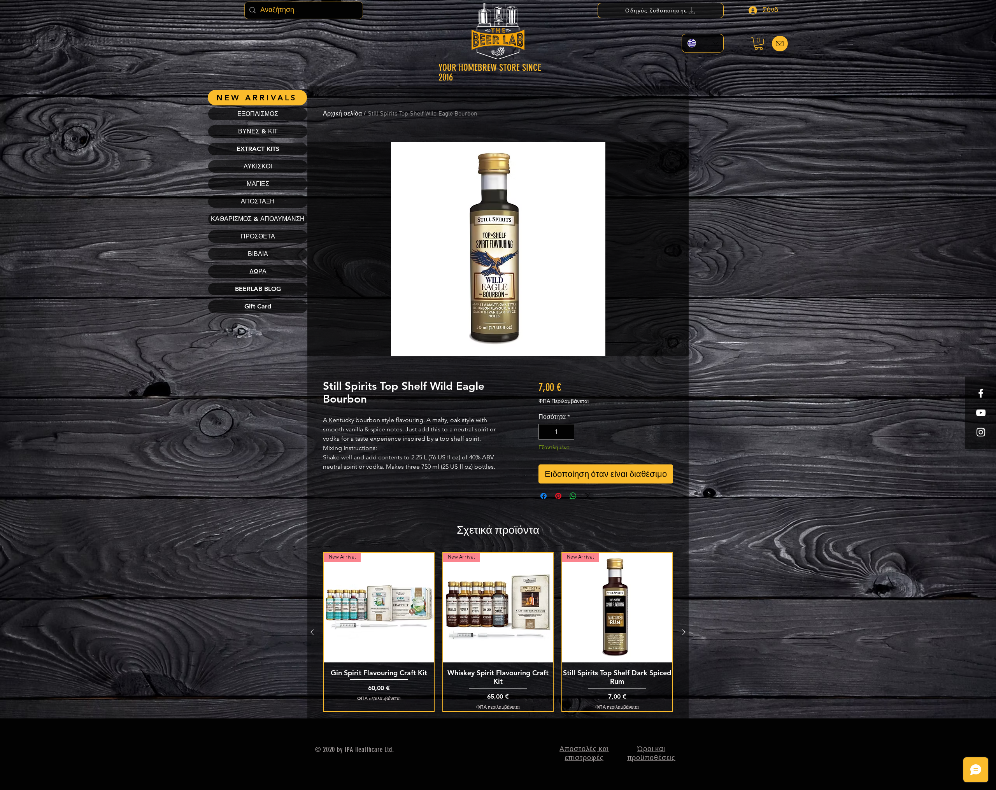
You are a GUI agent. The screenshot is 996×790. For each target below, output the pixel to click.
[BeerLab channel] (981, 413)
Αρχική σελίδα (342, 114)
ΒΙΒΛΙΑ (258, 253)
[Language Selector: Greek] (703, 43)
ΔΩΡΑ (258, 271)
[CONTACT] (780, 43)
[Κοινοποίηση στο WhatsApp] (573, 496)
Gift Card (257, 306)
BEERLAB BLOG (258, 289)
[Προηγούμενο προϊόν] (312, 632)
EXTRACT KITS (258, 148)
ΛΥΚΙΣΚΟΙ (258, 166)
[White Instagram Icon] (981, 432)
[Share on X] (588, 496)
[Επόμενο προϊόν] (684, 632)
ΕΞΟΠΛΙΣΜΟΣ (257, 113)
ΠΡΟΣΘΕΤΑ (258, 236)
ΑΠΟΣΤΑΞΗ (258, 201)
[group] (498, 632)
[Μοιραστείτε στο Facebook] (543, 496)
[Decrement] (545, 431)
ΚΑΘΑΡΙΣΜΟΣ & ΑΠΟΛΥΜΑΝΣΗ (258, 218)
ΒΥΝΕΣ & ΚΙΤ (258, 131)
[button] (758, 43)
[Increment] (567, 431)
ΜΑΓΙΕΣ (258, 183)
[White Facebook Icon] (981, 393)
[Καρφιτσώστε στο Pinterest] (558, 496)
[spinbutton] (556, 431)
